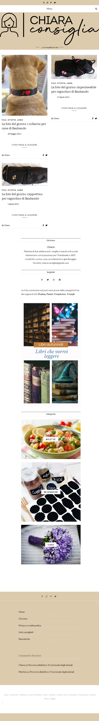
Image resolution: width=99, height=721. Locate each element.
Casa (6, 695)
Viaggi (52, 698)
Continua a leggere (24, 145)
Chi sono (23, 618)
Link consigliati (26, 632)
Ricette (92, 695)
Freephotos (60, 294)
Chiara (7, 155)
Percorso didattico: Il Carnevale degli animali (50, 665)
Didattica (23, 695)
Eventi (45, 695)
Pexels (50, 294)
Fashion (52, 695)
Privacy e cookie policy (30, 625)
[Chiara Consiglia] (49, 31)
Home (22, 611)
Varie (46, 698)
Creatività (13, 695)
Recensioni (83, 695)
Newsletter (24, 639)
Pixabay (42, 294)
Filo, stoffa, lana (12, 120)
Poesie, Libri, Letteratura (67, 695)
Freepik (71, 294)
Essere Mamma (34, 695)
